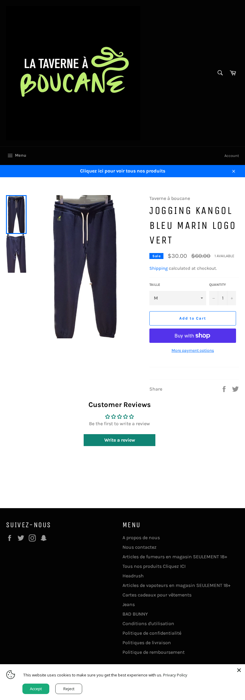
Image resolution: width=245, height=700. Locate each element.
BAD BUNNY (135, 614)
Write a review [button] (119, 440)
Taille (154, 285)
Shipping (158, 268)
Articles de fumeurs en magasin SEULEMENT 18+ (174, 556)
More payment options (193, 350)
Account (231, 155)
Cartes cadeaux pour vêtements (157, 595)
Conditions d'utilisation (148, 623)
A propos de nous (141, 537)
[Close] (239, 670)
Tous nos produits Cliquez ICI (154, 566)
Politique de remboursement (153, 652)
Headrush (133, 576)
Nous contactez (139, 547)
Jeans (128, 604)
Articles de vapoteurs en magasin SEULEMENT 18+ (176, 585)
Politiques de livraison (146, 642)
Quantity (217, 285)
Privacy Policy (175, 675)
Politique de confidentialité (151, 633)
